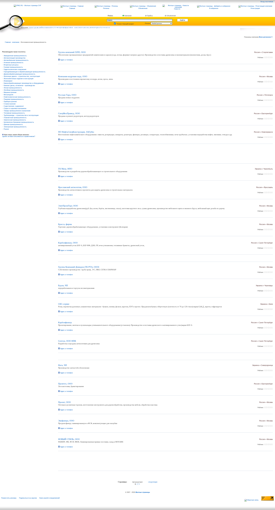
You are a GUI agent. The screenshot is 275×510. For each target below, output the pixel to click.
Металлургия (8, 94)
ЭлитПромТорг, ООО (68, 206)
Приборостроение (10, 101)
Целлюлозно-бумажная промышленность (19, 122)
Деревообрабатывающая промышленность (19, 74)
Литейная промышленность (14, 90)
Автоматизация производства (14, 58)
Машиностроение (10, 92)
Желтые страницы (142, 492)
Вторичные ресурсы (11, 65)
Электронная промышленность (15, 127)
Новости (177, 9)
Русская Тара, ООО (67, 95)
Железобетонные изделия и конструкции (18, 78)
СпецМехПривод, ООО (69, 113)
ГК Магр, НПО (65, 169)
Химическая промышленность (15, 120)
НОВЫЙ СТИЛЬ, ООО (69, 439)
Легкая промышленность (13, 88)
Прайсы (150, 15)
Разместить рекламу (8, 498)
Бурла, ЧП (63, 285)
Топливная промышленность (14, 113)
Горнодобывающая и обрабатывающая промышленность (24, 72)
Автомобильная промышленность (16, 60)
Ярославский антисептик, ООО (72, 187)
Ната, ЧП (62, 365)
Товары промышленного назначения (17, 111)
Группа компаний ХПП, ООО (72, 52)
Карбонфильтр (65, 322)
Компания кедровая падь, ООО (72, 76)
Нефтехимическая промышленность (17, 97)
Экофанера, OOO (66, 421)
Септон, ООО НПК (67, 341)
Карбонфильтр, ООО (68, 243)
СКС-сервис (63, 304)
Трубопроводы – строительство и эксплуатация (21, 115)
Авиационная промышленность (15, 55)
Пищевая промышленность (14, 99)
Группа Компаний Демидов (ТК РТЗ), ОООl (78, 267)
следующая (152, 482)
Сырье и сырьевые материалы (15, 108)
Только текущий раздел (125, 24)
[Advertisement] (91, 154)
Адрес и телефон (66, 60)
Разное (6, 129)
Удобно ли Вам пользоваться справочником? (18, 136)
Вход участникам (267, 1)
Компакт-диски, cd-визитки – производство (19, 85)
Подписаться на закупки (28, 498)
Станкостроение (10, 104)
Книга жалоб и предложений (49, 498)
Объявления (171, 15)
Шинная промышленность (13, 124)
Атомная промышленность (13, 62)
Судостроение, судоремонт (14, 106)
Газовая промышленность (13, 67)
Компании (127, 15)
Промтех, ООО (65, 384)
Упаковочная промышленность (15, 117)
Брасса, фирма (65, 224)
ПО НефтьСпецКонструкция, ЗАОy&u (76, 132)
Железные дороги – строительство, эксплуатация (22, 76)
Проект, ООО (64, 402)
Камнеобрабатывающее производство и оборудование (24, 83)
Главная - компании (12, 42)
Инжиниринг (8, 81)
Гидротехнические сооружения (15, 69)
